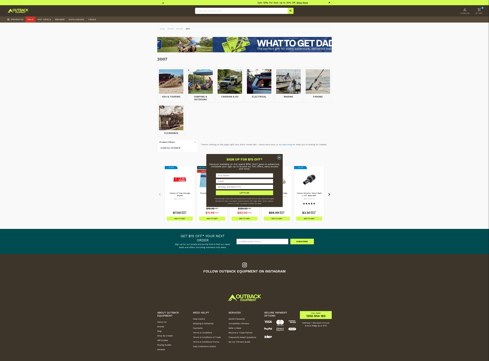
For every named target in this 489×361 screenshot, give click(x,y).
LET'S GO (244, 193)
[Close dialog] (279, 157)
